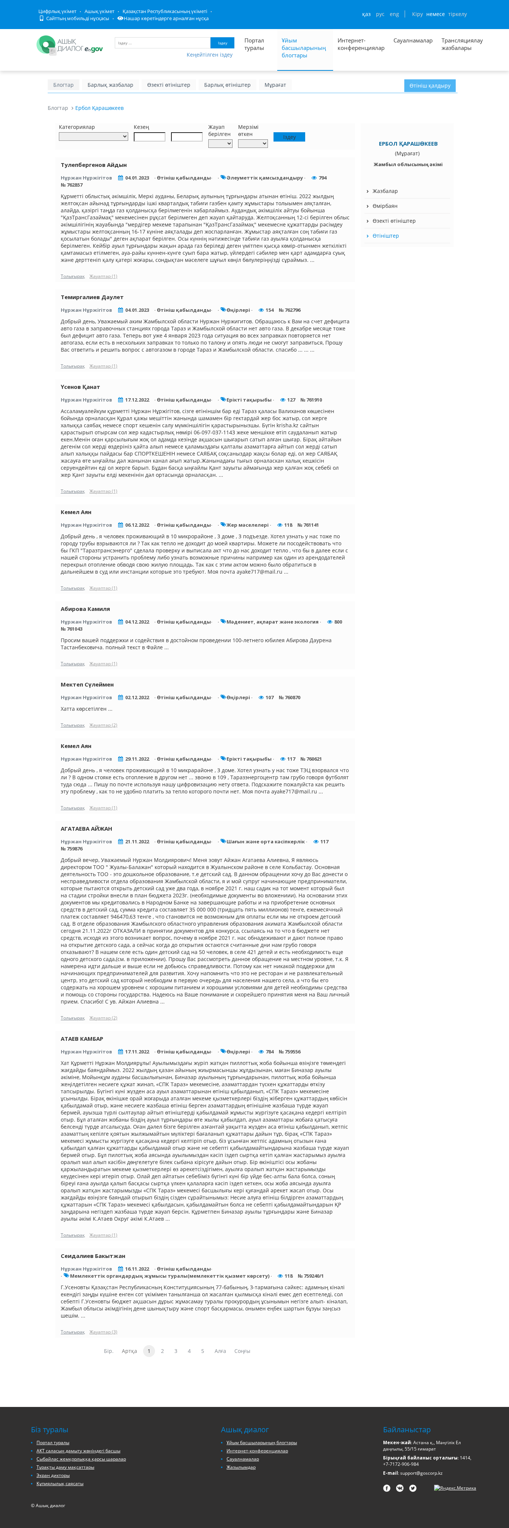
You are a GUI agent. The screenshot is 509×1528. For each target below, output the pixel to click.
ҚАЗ (366, 14)
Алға (220, 1350)
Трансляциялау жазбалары (454, 44)
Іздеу (222, 42)
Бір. (109, 1350)
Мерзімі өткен (248, 130)
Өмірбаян (385, 205)
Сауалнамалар (413, 40)
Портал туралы (254, 44)
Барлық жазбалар (110, 84)
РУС (380, 14)
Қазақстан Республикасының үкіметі (165, 11)
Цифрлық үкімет (57, 11)
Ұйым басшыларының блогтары (304, 48)
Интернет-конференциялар (361, 44)
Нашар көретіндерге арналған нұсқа (166, 18)
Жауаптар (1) (103, 276)
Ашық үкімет (99, 11)
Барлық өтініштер (227, 84)
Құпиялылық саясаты (60, 1483)
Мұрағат (275, 84)
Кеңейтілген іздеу (210, 54)
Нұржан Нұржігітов (86, 177)
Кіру (417, 14)
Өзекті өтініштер (168, 84)
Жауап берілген (219, 130)
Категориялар (77, 126)
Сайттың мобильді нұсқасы (77, 18)
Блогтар (63, 84)
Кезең (141, 126)
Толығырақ (73, 276)
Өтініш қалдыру (430, 85)
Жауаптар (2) (103, 725)
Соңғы (242, 1350)
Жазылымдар (241, 1467)
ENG (394, 14)
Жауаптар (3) (103, 1332)
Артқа (129, 1350)
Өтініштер (386, 235)
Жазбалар (385, 190)
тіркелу (457, 14)
